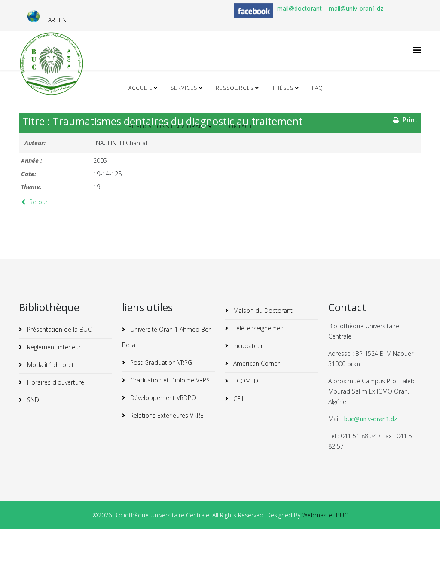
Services (184, 88)
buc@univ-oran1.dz (370, 419)
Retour (38, 202)
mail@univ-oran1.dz (356, 8)
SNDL (33, 400)
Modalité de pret (49, 365)
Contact (238, 126)
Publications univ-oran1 (167, 126)
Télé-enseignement (259, 328)
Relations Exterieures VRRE (166, 415)
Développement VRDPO (162, 398)
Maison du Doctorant (262, 310)
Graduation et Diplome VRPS (169, 380)
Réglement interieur (53, 347)
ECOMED (245, 381)
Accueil (140, 88)
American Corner (256, 363)
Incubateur (247, 346)
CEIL (238, 398)
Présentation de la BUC (58, 329)
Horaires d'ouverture (54, 382)
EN (63, 20)
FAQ (317, 88)
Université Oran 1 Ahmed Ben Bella (167, 337)
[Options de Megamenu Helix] (417, 50)
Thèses (282, 88)
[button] (420, 567)
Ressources (235, 88)
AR (51, 20)
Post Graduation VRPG (160, 362)
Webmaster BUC (325, 515)
